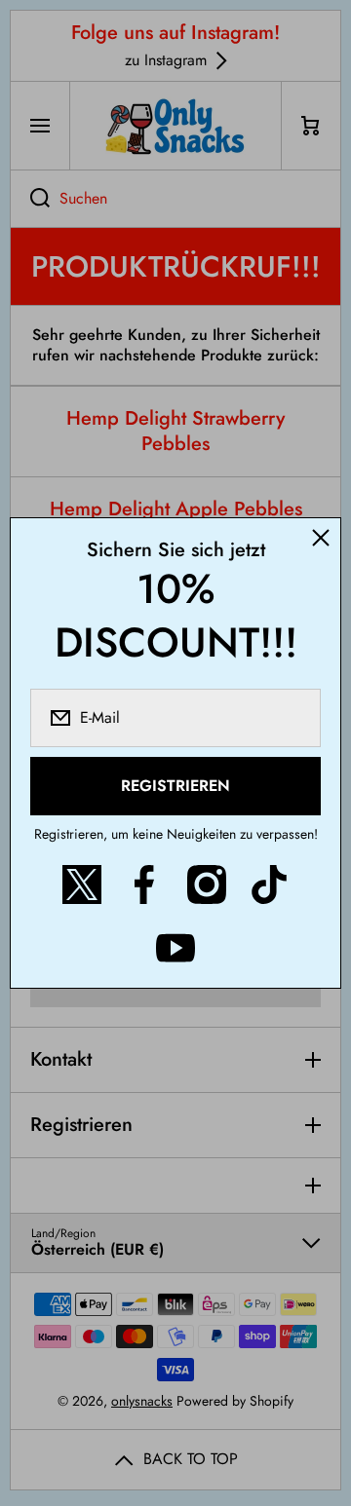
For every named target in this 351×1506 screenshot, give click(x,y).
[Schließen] (321, 537)
